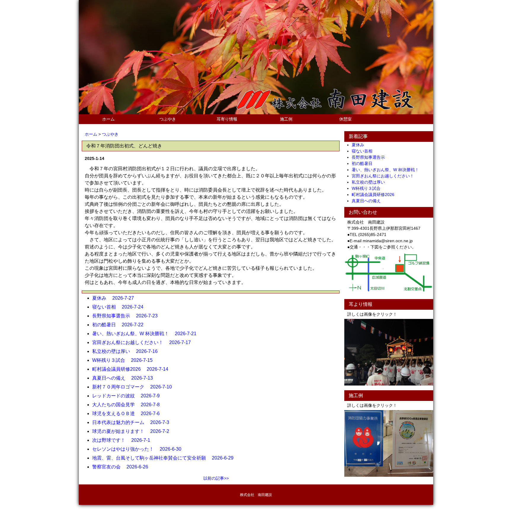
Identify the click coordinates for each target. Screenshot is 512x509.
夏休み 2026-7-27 (115, 298)
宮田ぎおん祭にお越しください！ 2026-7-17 (144, 342)
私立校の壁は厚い (370, 182)
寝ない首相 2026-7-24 (120, 306)
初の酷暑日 (364, 163)
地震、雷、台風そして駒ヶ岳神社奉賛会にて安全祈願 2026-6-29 (165, 457)
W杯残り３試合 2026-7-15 (124, 360)
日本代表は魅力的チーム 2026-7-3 (133, 422)
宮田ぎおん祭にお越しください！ (385, 176)
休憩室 (345, 119)
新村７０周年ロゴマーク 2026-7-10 (134, 386)
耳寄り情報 (227, 119)
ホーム (108, 119)
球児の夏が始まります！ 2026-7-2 (133, 431)
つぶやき (167, 119)
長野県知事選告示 (370, 157)
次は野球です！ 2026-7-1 (123, 440)
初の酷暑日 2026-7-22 (120, 324)
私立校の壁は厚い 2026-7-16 (127, 351)
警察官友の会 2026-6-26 (122, 466)
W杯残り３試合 (368, 188)
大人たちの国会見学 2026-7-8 (128, 404)
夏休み (360, 144)
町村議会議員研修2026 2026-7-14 (132, 369)
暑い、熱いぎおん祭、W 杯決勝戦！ (387, 169)
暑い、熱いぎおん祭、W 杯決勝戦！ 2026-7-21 (146, 333)
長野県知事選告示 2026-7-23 (127, 315)
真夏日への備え (368, 200)
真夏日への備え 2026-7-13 (125, 377)
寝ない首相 (364, 151)
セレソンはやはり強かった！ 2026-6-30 (139, 449)
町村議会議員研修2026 (375, 194)
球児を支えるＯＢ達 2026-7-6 (128, 413)
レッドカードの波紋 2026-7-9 (128, 395)
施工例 (286, 119)
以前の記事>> (216, 478)
